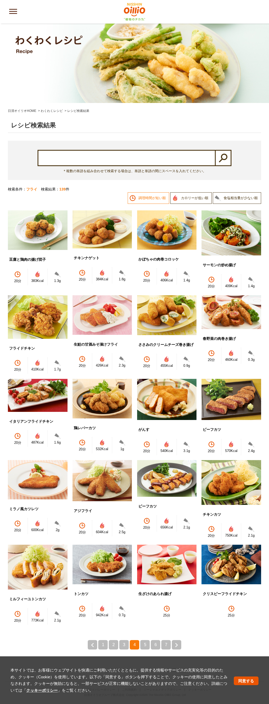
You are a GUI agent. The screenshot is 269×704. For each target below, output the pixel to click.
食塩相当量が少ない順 (241, 198)
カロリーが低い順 (194, 198)
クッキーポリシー (42, 690)
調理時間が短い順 (152, 198)
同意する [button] (246, 681)
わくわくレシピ (52, 111)
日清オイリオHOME (22, 111)
